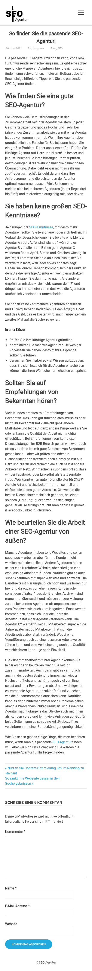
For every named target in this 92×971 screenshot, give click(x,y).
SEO (60, 48)
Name (10, 888)
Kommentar (15, 832)
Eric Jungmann (36, 48)
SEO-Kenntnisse (41, 227)
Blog (53, 48)
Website (11, 924)
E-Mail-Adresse (17, 906)
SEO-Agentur (61, 742)
